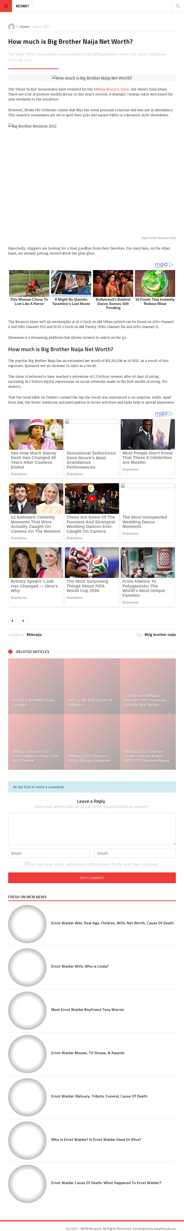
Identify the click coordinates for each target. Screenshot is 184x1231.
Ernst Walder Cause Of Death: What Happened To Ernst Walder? (106, 1183)
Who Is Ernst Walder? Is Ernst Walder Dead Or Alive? (96, 1139)
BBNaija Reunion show (111, 89)
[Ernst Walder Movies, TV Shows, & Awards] (27, 1054)
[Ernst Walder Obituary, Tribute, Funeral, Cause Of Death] (27, 1097)
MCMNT (22, 6)
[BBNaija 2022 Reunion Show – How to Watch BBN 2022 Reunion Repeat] (148, 742)
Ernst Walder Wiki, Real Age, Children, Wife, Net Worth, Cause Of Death (112, 923)
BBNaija (35, 634)
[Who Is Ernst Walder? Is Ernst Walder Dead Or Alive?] (27, 1140)
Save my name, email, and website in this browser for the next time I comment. (94, 864)
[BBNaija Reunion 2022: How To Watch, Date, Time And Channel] (36, 742)
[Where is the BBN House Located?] (36, 686)
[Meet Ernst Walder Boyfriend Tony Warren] (27, 1011)
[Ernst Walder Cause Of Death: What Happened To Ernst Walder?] (27, 1184)
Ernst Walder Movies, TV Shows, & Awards (87, 1053)
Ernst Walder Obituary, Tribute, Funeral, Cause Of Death (99, 1096)
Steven (24, 26)
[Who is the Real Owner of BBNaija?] (92, 686)
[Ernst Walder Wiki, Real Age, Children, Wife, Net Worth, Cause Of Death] (27, 924)
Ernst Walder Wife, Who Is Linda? (80, 966)
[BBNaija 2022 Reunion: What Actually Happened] (92, 742)
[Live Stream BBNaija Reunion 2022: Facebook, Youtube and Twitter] (148, 686)
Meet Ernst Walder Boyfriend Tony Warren (87, 1009)
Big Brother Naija (161, 634)
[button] (14, 714)
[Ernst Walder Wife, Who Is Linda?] (27, 967)
